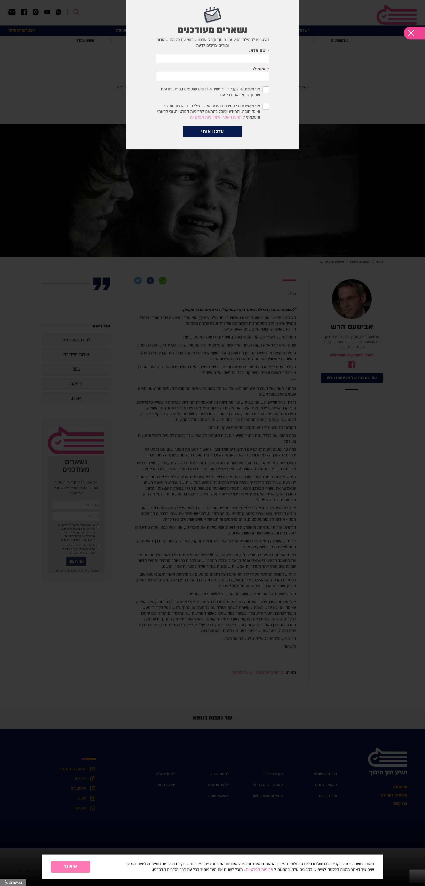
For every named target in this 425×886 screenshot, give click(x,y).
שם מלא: (257, 51)
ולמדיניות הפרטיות (205, 117)
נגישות (15, 882)
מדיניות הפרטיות (259, 869)
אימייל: (259, 69)
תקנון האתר (232, 117)
